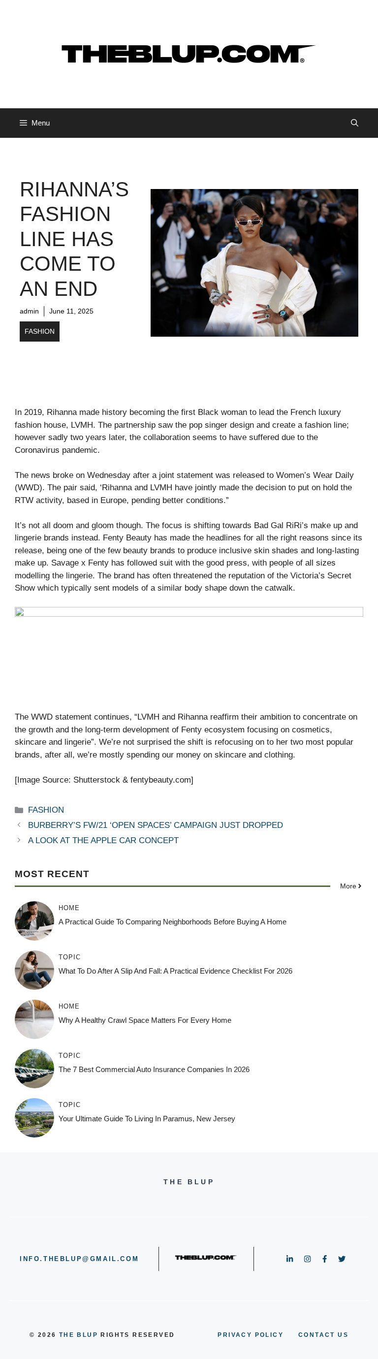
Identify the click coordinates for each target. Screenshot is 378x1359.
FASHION (40, 331)
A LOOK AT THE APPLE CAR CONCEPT (103, 840)
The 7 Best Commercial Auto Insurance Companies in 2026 (154, 1069)
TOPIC (70, 957)
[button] (354, 123)
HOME (69, 908)
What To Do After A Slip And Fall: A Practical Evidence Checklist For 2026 (175, 971)
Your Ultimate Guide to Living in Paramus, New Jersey (147, 1118)
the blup (78, 1334)
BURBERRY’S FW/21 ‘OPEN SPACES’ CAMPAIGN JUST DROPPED (155, 825)
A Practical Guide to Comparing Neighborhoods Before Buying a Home (172, 921)
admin (29, 311)
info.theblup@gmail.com (79, 1259)
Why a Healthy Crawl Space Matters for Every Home (145, 1020)
